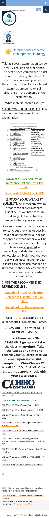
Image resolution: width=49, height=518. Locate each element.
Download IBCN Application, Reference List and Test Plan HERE (24, 297)
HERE (17, 317)
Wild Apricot (22, 515)
